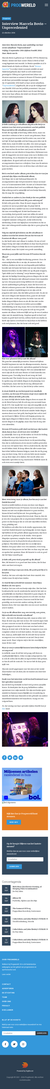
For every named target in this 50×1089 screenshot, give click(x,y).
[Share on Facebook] (4, 757)
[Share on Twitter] (9, 757)
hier (3, 709)
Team (4, 997)
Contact (6, 984)
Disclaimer (7, 1010)
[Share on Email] (20, 757)
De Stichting (8, 993)
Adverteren (8, 988)
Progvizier (6, 18)
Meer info (14, 822)
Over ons (6, 1001)
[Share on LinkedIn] (15, 757)
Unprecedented (9, 86)
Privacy (6, 1006)
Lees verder (6, 974)
